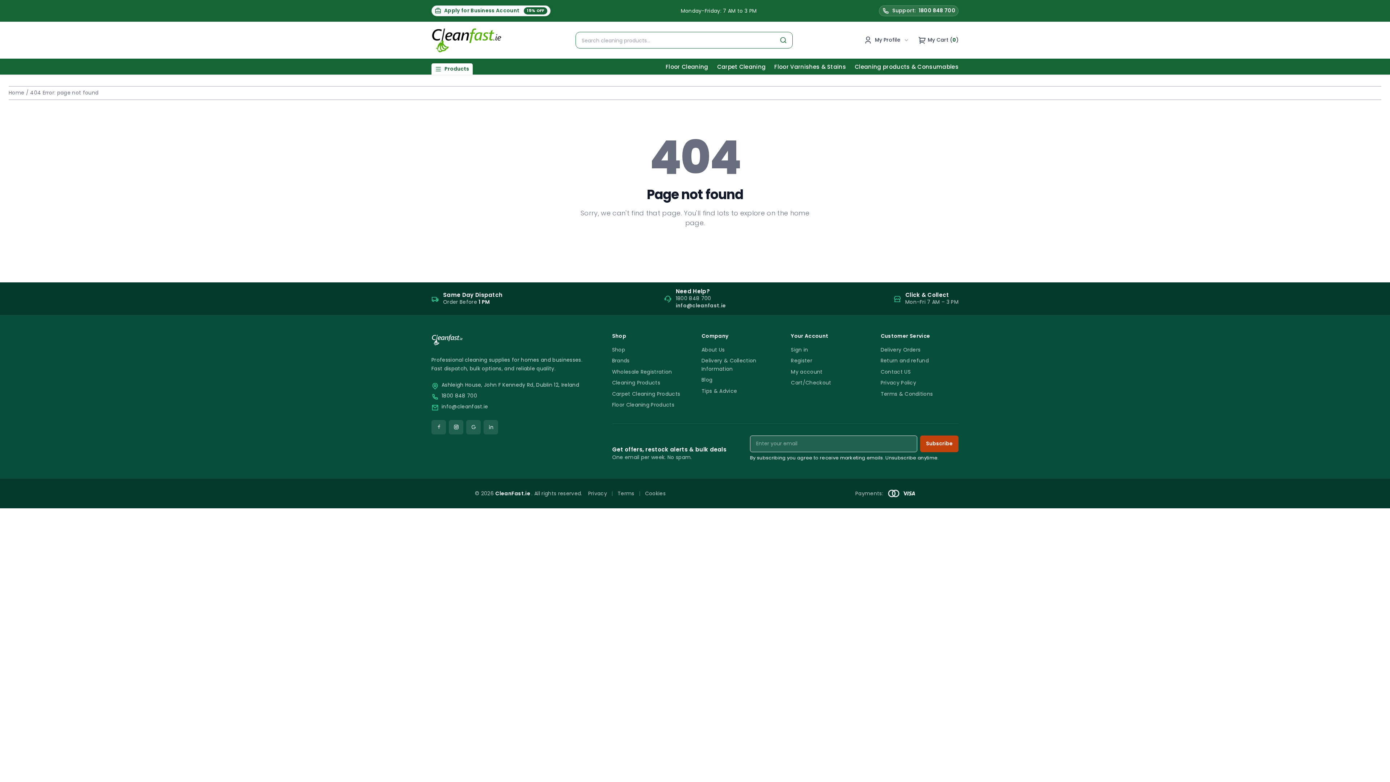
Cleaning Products (636, 382)
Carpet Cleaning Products (646, 394)
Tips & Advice (719, 391)
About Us (713, 349)
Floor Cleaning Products (643, 404)
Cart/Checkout (811, 382)
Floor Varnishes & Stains (810, 67)
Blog (707, 379)
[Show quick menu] (1375, 773)
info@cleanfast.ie (465, 406)
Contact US (896, 371)
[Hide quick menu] (785, 756)
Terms (626, 493)
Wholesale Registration (642, 371)
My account (806, 371)
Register (801, 360)
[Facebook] (438, 427)
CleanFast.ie (513, 493)
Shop (618, 349)
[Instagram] (456, 427)
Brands (621, 360)
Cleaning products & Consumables (907, 67)
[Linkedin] (491, 427)
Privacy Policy (898, 382)
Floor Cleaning (687, 67)
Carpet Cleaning (741, 67)
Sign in (799, 349)
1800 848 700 (459, 395)
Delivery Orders (901, 349)
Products (457, 68)
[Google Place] (473, 427)
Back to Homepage (694, 246)
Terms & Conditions (907, 394)
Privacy (597, 493)
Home (16, 92)
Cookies (655, 493)
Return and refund (905, 360)
